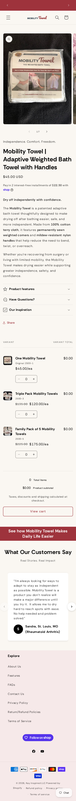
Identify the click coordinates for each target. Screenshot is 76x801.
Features (14, 676)
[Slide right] (46, 132)
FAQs (11, 685)
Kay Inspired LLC (36, 783)
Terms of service (40, 794)
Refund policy (34, 788)
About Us (14, 666)
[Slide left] (29, 132)
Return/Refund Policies (24, 712)
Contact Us (16, 694)
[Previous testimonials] (4, 606)
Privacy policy (54, 788)
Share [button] (11, 323)
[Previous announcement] (7, 5)
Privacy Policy (18, 703)
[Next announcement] (68, 5)
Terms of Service (19, 721)
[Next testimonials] (71, 606)
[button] (8, 17)
